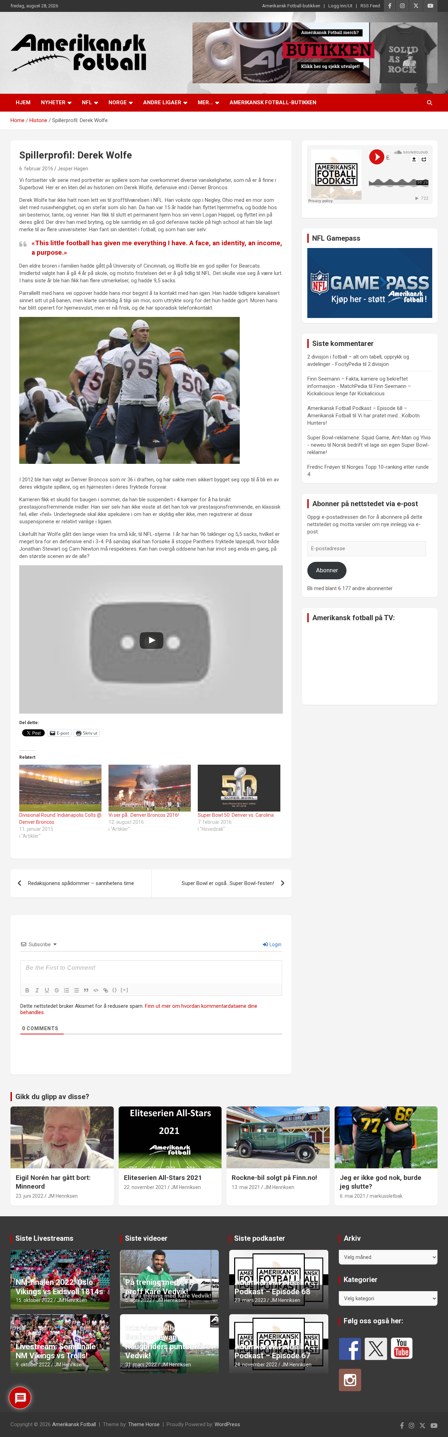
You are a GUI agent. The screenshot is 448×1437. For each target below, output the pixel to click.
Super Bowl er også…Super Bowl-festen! (228, 883)
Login (274, 944)
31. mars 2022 (141, 1364)
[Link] (106, 990)
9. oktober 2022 (33, 1364)
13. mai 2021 (246, 1187)
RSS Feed (370, 5)
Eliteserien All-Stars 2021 (163, 1178)
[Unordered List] (76, 990)
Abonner (327, 570)
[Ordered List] (66, 990)
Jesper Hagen (72, 168)
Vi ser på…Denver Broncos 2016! (143, 815)
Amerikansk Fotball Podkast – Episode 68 (272, 1287)
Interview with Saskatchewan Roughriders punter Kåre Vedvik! (167, 1342)
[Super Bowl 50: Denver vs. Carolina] (239, 788)
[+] (124, 989)
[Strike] (57, 990)
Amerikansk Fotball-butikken (291, 5)
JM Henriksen (63, 1196)
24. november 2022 (255, 1364)
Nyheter (53, 102)
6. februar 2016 (36, 168)
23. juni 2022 (29, 1196)
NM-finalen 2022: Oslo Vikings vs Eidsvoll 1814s (59, 1287)
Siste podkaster (259, 1238)
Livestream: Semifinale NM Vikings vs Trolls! (56, 1351)
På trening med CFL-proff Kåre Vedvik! (160, 1287)
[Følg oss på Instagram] (350, 1380)
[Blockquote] (86, 990)
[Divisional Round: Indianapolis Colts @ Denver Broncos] (60, 788)
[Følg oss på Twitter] (376, 1349)
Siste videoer (146, 1238)
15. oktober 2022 (34, 1300)
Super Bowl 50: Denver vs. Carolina (236, 815)
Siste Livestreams (44, 1238)
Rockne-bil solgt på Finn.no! (274, 1178)
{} (114, 989)
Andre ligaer (162, 102)
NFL (87, 102)
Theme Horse (144, 1424)
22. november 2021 (145, 1187)
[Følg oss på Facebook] (350, 1349)
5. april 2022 (138, 1300)
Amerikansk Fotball (74, 1424)
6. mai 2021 (352, 1196)
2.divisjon (378, 364)
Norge (117, 102)
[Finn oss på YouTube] (402, 1349)
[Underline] (47, 990)
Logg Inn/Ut (340, 5)
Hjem (23, 102)
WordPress (227, 1424)
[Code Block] (96, 990)
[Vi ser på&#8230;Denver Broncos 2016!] (149, 788)
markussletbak (386, 1196)
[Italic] (37, 990)
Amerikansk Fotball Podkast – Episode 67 (272, 1351)
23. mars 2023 (250, 1300)
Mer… (205, 102)
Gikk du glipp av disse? (52, 1096)
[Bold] (27, 990)
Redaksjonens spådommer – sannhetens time (81, 883)
